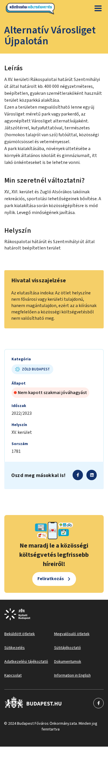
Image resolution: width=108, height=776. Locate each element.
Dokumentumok (67, 662)
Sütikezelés (14, 648)
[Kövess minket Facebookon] (33, 703)
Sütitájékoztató (67, 648)
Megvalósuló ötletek (72, 634)
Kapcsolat (13, 675)
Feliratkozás (50, 579)
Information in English (72, 675)
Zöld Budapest (36, 369)
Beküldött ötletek (19, 634)
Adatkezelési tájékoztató (26, 662)
